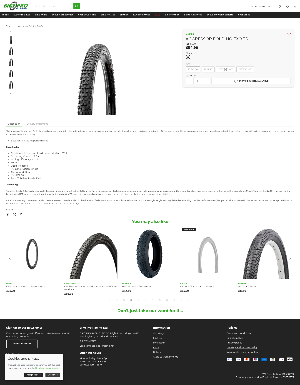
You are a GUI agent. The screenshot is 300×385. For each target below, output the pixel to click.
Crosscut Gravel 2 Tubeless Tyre (25, 286)
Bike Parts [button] (41, 15)
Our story (158, 333)
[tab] (109, 300)
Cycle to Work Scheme (220, 15)
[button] (287, 6)
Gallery (157, 352)
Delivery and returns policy (242, 347)
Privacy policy (234, 342)
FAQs (156, 347)
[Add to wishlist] (57, 230)
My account (159, 342)
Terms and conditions (239, 333)
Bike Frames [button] (108, 15)
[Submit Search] (76, 6)
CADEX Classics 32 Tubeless (197, 286)
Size (188, 64)
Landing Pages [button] (141, 15)
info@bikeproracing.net (100, 345)
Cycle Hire (244, 15)
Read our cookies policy (47, 368)
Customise (53, 375)
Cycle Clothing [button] (87, 15)
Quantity (191, 75)
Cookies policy (235, 338)
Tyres (8, 26)
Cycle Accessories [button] (62, 15)
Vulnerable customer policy (242, 352)
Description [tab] (14, 124)
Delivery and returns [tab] (37, 124)
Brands (124, 15)
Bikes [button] (5, 15)
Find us (157, 338)
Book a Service (193, 15)
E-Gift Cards (172, 15)
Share (9, 209)
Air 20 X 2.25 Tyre (248, 286)
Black (189, 53)
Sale (157, 15)
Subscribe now (22, 344)
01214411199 (90, 341)
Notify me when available (252, 81)
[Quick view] (57, 237)
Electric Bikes (21, 15)
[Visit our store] (279, 6)
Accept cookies (34, 375)
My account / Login (262, 6)
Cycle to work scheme (165, 356)
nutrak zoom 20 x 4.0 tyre (137, 286)
